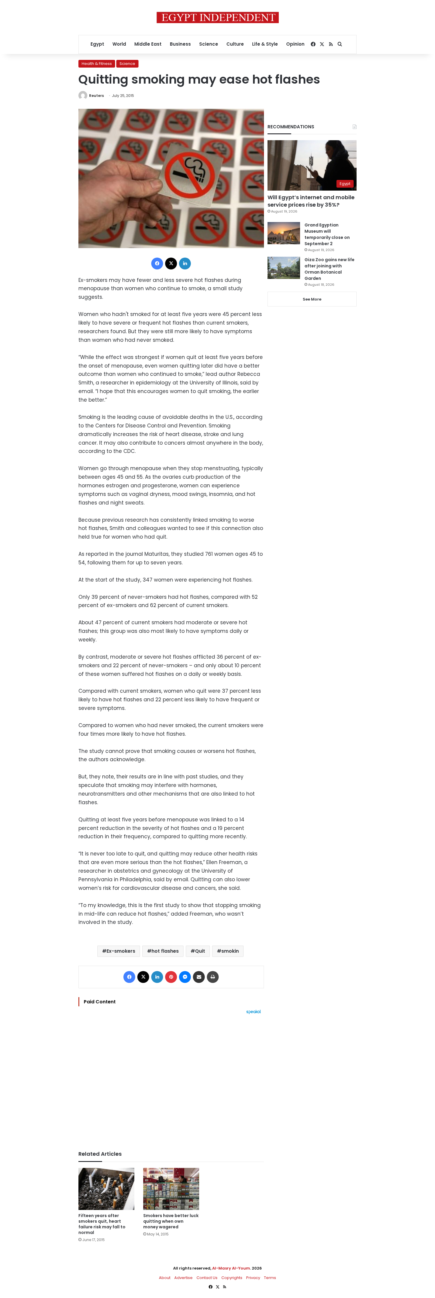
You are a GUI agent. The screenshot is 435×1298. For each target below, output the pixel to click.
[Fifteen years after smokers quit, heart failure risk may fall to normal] (106, 1189)
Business (180, 44)
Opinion (295, 44)
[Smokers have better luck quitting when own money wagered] (171, 1189)
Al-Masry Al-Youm (231, 1268)
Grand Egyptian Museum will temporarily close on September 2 (327, 234)
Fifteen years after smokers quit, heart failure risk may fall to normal (101, 1224)
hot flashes (165, 951)
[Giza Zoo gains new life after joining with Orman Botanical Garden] (284, 268)
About (164, 1278)
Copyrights (231, 1278)
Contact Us (207, 1278)
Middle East (148, 44)
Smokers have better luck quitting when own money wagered (171, 1221)
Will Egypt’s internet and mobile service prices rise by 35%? (311, 201)
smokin (230, 951)
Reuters (96, 95)
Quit (200, 951)
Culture (235, 44)
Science (208, 44)
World (119, 44)
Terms (270, 1278)
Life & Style (265, 44)
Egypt (97, 44)
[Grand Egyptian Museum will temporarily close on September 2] (284, 233)
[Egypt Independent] (218, 17)
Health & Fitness (97, 63)
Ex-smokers (121, 951)
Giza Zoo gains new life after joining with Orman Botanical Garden (329, 269)
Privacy (253, 1278)
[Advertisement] (171, 1079)
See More (312, 299)
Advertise (183, 1278)
